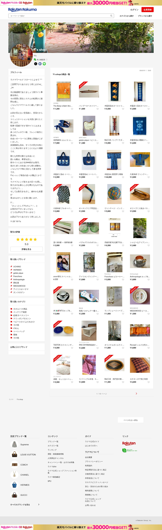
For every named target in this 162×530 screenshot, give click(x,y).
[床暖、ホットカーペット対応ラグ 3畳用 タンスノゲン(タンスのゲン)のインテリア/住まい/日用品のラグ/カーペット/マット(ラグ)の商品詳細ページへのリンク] (63, 365)
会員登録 (148, 9)
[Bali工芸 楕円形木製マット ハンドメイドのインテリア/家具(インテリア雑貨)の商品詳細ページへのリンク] (115, 365)
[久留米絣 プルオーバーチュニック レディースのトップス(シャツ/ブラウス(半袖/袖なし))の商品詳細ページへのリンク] (63, 194)
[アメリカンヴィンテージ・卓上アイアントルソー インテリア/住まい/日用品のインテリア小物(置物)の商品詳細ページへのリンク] (89, 262)
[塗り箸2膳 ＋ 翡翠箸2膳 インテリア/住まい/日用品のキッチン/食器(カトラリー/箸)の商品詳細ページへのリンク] (63, 228)
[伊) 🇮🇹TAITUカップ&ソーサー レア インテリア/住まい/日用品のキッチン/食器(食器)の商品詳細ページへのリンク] (63, 296)
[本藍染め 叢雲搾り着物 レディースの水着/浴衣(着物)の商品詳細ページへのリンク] (115, 160)
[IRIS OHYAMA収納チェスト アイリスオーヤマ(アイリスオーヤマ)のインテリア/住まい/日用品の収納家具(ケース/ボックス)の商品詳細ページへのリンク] (89, 331)
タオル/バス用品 (20, 308)
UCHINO (55, 103)
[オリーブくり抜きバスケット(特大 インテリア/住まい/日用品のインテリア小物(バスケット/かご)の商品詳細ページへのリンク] (140, 194)
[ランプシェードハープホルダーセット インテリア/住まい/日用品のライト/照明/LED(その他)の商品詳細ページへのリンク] (115, 296)
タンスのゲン (57, 376)
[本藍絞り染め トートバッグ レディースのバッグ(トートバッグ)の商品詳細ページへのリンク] (63, 160)
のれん (16, 328)
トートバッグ (19, 331)
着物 (15, 334)
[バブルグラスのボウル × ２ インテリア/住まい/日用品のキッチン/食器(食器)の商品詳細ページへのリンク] (89, 228)
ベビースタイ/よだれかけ (24, 321)
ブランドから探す (145, 16)
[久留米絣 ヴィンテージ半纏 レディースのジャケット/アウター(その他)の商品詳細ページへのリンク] (140, 160)
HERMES (56, 137)
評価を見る (26, 249)
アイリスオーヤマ (84, 342)
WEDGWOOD (134, 308)
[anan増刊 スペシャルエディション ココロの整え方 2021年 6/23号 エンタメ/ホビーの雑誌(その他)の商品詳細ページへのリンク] (63, 262)
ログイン (134, 9)
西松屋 (81, 308)
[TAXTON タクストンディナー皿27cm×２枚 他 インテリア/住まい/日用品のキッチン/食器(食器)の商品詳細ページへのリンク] (63, 331)
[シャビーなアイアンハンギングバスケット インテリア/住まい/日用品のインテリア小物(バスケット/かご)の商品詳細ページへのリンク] (140, 228)
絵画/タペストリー (21, 315)
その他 (16, 324)
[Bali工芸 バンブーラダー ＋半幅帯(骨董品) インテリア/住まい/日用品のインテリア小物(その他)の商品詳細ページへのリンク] (115, 126)
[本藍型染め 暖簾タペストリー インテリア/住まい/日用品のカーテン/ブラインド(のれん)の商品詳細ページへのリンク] (140, 126)
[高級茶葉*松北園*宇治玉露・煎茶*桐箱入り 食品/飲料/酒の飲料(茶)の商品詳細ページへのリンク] (115, 228)
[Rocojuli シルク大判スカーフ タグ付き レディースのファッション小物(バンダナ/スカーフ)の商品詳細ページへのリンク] (140, 331)
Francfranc (108, 274)
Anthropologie (134, 274)
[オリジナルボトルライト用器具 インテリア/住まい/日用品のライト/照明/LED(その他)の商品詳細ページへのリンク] (115, 331)
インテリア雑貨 (20, 312)
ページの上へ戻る (131, 420)
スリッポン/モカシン (22, 318)
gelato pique (82, 137)
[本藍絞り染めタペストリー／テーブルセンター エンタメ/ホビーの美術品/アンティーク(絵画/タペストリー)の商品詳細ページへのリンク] (140, 92)
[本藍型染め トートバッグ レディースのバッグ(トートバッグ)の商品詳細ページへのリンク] (89, 160)
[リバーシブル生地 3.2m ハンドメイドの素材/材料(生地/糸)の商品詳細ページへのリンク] (89, 365)
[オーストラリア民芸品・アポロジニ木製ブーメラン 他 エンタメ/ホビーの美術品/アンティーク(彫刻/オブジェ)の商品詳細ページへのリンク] (89, 194)
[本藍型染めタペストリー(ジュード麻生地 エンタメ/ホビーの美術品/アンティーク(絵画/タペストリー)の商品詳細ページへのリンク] (115, 92)
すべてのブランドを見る (20, 504)
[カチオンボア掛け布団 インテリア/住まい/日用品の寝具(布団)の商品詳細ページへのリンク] (140, 365)
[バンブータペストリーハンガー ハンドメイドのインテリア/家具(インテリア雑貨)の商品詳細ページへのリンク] (89, 92)
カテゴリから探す (127, 16)
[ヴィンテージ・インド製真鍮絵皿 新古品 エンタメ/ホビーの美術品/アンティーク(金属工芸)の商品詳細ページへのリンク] (115, 194)
